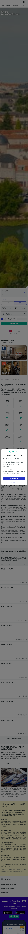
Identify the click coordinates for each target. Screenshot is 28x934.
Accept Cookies (14, 478)
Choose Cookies (14, 482)
